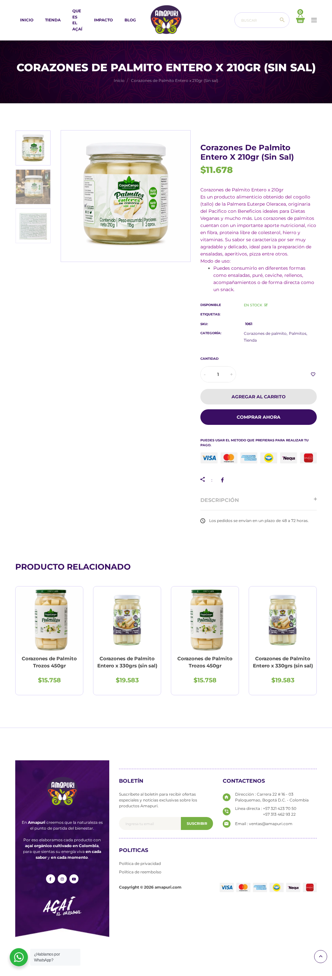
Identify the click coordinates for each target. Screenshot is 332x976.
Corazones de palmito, (266, 333)
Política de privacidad (140, 863)
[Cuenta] (314, 20)
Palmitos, (298, 333)
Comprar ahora (258, 417)
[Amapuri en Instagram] (62, 878)
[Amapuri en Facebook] (50, 878)
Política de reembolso (140, 871)
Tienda (250, 340)
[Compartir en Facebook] (223, 480)
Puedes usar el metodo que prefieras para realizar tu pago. (254, 442)
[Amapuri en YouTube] (73, 878)
